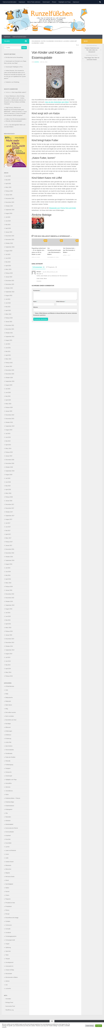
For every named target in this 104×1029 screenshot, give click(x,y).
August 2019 (9, 429)
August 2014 (9, 653)
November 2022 (10, 284)
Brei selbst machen (11, 712)
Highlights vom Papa (64, 2)
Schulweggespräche (11, 936)
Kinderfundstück (10, 805)
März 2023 (8, 269)
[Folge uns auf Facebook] (26, 41)
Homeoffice (9, 783)
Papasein (8, 899)
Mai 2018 (8, 485)
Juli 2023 (8, 254)
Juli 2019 (8, 433)
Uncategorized (9, 962)
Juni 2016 (8, 571)
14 (46, 240)
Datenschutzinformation (9, 2)
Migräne (8, 873)
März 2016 (8, 582)
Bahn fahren (9, 705)
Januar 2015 (9, 635)
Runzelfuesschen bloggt (12, 917)
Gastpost (8, 768)
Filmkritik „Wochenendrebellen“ (14, 121)
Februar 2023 (9, 273)
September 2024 (10, 209)
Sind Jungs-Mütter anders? (19, 92)
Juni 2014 (8, 661)
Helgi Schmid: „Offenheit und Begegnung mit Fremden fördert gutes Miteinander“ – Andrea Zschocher (14, 109)
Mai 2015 (8, 620)
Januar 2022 (9, 321)
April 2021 (8, 355)
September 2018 (10, 471)
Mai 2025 (8, 179)
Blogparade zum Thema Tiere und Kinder (62, 208)
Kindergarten (9, 809)
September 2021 (10, 336)
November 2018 (10, 463)
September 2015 (10, 605)
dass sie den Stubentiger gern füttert (57, 102)
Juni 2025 (8, 176)
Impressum (22, 2)
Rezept (7, 914)
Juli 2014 (8, 657)
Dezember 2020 (10, 370)
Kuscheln (58, 41)
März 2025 (8, 187)
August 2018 (9, 474)
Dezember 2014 (10, 638)
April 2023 (8, 265)
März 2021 (8, 359)
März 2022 (8, 314)
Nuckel (7, 891)
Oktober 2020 (9, 377)
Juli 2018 (8, 478)
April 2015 (8, 623)
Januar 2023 (9, 276)
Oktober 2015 (9, 601)
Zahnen (8, 981)
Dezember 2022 (10, 280)
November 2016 (10, 553)
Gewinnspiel (46, 2)
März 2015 (8, 627)
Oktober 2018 (9, 467)
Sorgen (7, 943)
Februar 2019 (9, 452)
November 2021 (10, 329)
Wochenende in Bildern (12, 977)
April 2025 (8, 183)
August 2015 (9, 609)
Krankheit (8, 835)
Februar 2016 (9, 586)
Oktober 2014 (9, 646)
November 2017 (10, 508)
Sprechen (8, 951)
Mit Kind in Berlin (10, 876)
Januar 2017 (9, 545)
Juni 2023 (8, 258)
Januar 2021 (9, 366)
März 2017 (8, 538)
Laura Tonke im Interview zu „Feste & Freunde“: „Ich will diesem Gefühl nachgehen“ (15, 113)
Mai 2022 (8, 306)
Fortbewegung (9, 764)
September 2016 (10, 560)
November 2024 (10, 202)
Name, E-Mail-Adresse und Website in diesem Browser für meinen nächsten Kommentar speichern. (55, 314)
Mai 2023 (8, 262)
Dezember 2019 (10, 415)
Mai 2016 (8, 575)
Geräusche (8, 772)
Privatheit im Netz (10, 902)
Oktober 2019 (9, 422)
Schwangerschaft (10, 940)
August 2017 (9, 519)
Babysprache (9, 697)
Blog (7, 708)
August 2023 (9, 250)
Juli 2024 (8, 217)
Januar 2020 (9, 411)
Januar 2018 (9, 500)
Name (35, 301)
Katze (43, 41)
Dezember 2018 (10, 459)
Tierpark (8, 958)
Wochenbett (9, 973)
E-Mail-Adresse (60, 301)
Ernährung (8, 738)
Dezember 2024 (10, 198)
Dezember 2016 (10, 549)
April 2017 (8, 534)
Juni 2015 (8, 616)
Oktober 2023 (9, 243)
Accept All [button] (98, 1025)
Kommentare (39, 267)
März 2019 (8, 448)
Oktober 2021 (9, 332)
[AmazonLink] (15, 166)
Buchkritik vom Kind (11, 720)
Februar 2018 (9, 497)
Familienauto (9, 753)
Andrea (36, 62)
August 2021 (9, 340)
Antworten (39, 281)
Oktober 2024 (9, 206)
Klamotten (8, 817)
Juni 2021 (8, 347)
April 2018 (8, 489)
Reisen (54, 2)
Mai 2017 (8, 530)
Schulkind (8, 932)
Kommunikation (10, 831)
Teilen (7, 955)
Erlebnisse (36, 41)
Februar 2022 (9, 318)
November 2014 (10, 642)
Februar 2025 (9, 191)
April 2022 (8, 310)
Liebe (42, 43)
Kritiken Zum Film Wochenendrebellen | (16, 119)
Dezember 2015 (10, 594)
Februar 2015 (9, 631)
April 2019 (8, 444)
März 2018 (8, 493)
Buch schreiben (10, 716)
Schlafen (8, 921)
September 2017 (10, 515)
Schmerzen (9, 925)
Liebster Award (9, 861)
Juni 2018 (8, 482)
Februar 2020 (9, 407)
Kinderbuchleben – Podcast (13, 798)
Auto (7, 690)
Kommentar (36, 290)
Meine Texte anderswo (33, 2)
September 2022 (10, 291)
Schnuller (8, 928)
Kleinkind (50, 41)
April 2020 (8, 400)
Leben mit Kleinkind (11, 850)
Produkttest (9, 906)
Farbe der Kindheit (10, 757)
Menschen (8, 869)
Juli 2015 (8, 612)
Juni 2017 (8, 526)
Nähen (7, 887)
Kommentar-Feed (10, 1006)
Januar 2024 (9, 232)
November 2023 (10, 239)
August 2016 (9, 564)
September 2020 (10, 381)
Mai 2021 (8, 351)
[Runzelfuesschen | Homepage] (46, 19)
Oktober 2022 (9, 288)
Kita (7, 813)
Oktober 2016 (9, 556)
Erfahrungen (9, 731)
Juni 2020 (8, 392)
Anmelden (8, 998)
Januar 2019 (9, 456)
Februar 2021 (9, 362)
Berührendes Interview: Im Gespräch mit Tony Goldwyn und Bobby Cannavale (15, 102)
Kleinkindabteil (9, 824)
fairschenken (9, 746)
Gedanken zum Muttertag (12, 82)
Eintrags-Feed (9, 1002)
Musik (7, 880)
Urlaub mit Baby (10, 970)
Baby (7, 693)
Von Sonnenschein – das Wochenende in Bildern (69, 250)
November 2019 (10, 418)
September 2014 (10, 650)
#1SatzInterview (10, 686)
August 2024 (9, 213)
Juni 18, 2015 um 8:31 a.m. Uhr (50, 271)
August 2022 (9, 295)
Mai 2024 (8, 224)
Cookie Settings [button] (89, 1025)
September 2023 (10, 247)
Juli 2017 (8, 523)
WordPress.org (10, 1010)
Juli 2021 (8, 344)
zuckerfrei (8, 988)
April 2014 (8, 668)
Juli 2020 (8, 388)
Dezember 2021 (10, 325)
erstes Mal (8, 742)
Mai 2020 (8, 396)
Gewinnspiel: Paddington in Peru (14, 66)
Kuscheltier (8, 843)
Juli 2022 (8, 299)
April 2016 (8, 579)
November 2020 (10, 373)
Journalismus (9, 790)
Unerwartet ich (9, 966)
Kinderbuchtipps (10, 802)
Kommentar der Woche (12, 828)
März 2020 (8, 403)
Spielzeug (8, 947)
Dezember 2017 (10, 504)
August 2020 (9, 385)
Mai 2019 (8, 441)
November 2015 (10, 597)
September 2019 (10, 426)
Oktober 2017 (9, 512)
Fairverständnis (10, 749)
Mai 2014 (8, 665)
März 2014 (8, 672)
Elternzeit (8, 727)
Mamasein (8, 865)
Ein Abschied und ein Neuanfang (14, 57)
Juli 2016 (8, 568)
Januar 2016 (9, 590)
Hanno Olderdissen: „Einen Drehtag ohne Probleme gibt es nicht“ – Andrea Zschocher (14, 98)
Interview (8, 787)
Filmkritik (8, 761)
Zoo (7, 984)
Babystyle (8, 701)
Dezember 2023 (10, 235)
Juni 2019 (8, 437)
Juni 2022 (8, 303)
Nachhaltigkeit (9, 884)
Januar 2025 (9, 194)
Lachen (66, 41)
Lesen (7, 854)
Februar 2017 (9, 541)
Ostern (7, 895)
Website (35, 307)
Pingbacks (52, 267)
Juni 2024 (8, 221)
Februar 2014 (9, 676)
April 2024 (8, 228)
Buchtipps (8, 723)
